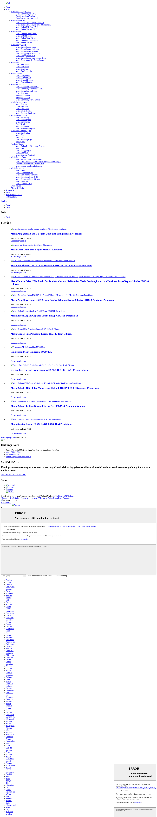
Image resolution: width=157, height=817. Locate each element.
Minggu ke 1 (6, 498)
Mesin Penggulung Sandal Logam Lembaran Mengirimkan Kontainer (46, 233)
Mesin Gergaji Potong (24, 82)
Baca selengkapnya (18, 241)
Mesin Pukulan (21, 104)
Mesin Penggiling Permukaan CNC (29, 89)
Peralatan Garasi (17, 144)
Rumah (9, 7)
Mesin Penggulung (23, 122)
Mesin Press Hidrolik (24, 111)
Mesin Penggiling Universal (26, 91)
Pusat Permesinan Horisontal (27, 18)
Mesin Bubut (16, 31)
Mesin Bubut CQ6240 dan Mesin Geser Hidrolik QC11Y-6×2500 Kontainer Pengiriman (55, 388)
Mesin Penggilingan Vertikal (27, 51)
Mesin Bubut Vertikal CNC (26, 29)
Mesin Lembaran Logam (20, 115)
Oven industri (16, 186)
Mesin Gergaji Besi (23, 78)
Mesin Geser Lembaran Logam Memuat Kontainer (36, 249)
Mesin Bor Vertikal (23, 64)
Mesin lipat (16, 498)
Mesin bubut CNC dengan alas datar (30, 23)
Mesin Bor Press (22, 69)
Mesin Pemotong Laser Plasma (28, 179)
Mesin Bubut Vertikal (24, 42)
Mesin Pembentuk (23, 126)
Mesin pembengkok (29, 498)
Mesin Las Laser (22, 181)
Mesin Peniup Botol (18, 157)
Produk (9, 9)
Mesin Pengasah (22, 153)
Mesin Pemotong (22, 117)
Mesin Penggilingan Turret (26, 47)
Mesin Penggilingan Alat (25, 56)
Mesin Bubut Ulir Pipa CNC (27, 27)
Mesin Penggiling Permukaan (27, 87)
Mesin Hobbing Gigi (24, 139)
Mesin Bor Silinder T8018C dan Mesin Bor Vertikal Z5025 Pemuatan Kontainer (51, 265)
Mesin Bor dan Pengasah (25, 155)
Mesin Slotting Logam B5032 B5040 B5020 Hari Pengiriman (41, 424)
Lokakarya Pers (22, 106)
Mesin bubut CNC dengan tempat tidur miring (33, 25)
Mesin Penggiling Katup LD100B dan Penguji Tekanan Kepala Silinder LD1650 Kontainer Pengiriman (63, 300)
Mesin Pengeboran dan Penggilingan (30, 60)
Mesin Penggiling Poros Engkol (28, 100)
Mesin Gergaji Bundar (24, 80)
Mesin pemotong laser (24, 173)
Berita (8, 192)
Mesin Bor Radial (22, 67)
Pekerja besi (20, 142)
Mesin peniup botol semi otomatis (29, 166)
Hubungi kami (11, 197)
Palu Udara (20, 137)
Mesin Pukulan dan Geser (26, 113)
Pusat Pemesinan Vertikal (25, 16)
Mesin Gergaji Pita (23, 75)
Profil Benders (21, 124)
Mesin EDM (20, 170)
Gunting (66, 498)
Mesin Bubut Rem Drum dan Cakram (30, 146)
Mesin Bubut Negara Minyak (27, 40)
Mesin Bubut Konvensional (26, 34)
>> (15, 437)
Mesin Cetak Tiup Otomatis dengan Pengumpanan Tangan (38, 162)
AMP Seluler (69, 496)
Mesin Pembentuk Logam (21, 131)
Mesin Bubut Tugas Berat (26, 38)
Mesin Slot (20, 135)
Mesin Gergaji (16, 73)
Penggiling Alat (22, 93)
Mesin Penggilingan (18, 45)
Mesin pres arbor (22, 109)
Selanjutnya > (8, 437)
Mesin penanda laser (24, 184)
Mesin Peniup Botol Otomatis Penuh (30, 159)
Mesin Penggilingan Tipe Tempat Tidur (31, 58)
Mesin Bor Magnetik (24, 71)
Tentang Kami (11, 190)
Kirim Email (6, 502)
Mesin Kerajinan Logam (25, 128)
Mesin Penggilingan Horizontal (28, 53)
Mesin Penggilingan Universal (27, 49)
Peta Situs (58, 496)
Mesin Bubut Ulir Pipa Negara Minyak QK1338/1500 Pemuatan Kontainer (49, 406)
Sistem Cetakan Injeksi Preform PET (30, 164)
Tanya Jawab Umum (14, 195)
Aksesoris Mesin (17, 188)
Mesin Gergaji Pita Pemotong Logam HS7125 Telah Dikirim (41, 334)
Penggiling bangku (23, 95)
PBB (40, 498)
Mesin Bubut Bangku (24, 36)
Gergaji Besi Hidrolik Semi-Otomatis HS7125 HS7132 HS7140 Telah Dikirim (49, 370)
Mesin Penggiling (17, 84)
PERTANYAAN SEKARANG (13, 475)
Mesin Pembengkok (23, 120)
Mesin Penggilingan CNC (21, 12)
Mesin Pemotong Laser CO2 (27, 177)
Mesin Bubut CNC (18, 20)
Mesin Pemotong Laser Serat (27, 175)
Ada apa (17, 505)
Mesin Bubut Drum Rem (52, 498)
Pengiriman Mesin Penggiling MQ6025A (31, 352)
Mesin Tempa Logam (19, 102)
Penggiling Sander (23, 98)
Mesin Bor (15, 62)
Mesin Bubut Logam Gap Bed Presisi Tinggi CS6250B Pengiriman (44, 315)
